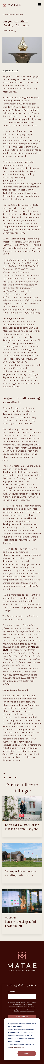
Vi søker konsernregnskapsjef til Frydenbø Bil (20, 922)
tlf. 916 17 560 (25, 266)
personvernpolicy (17, 1047)
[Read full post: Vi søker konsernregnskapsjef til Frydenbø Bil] (22, 901)
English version (10, 70)
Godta (26, 1053)
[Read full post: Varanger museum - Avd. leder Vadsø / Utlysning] (22, 855)
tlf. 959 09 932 (22, 269)
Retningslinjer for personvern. (24, 1011)
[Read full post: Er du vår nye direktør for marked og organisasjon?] (22, 808)
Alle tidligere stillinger (14, 14)
